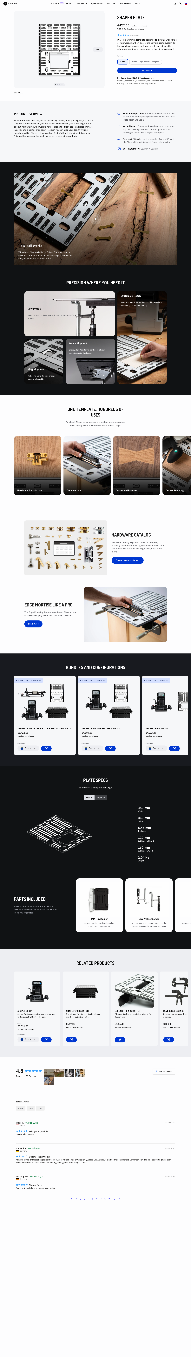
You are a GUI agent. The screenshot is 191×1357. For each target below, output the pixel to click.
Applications (97, 3)
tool (40, 1108)
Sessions (111, 3)
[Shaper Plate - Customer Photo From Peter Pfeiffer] (59, 1073)
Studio (69, 3)
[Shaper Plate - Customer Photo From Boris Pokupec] (49, 1073)
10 (114, 1198)
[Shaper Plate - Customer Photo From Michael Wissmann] (80, 1073)
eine (31, 1108)
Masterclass (125, 3)
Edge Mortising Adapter (127, 1011)
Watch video (26, 495)
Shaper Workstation (77, 1011)
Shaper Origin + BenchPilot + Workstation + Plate (44, 728)
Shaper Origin (24, 1011)
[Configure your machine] (46, 1039)
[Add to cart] (46, 748)
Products (55, 3)
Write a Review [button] (165, 1071)
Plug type (21, 743)
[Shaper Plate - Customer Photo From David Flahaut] (69, 1073)
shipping (144, 26)
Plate (20, 1108)
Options (120, 56)
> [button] (120, 1198)
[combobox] (28, 748)
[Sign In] (175, 4)
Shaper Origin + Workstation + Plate (101, 728)
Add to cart (147, 71)
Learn (138, 3)
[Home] (26, 4)
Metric (89, 797)
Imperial (101, 797)
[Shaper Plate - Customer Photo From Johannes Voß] (49, 1081)
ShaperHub (81, 3)
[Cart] (180, 3)
